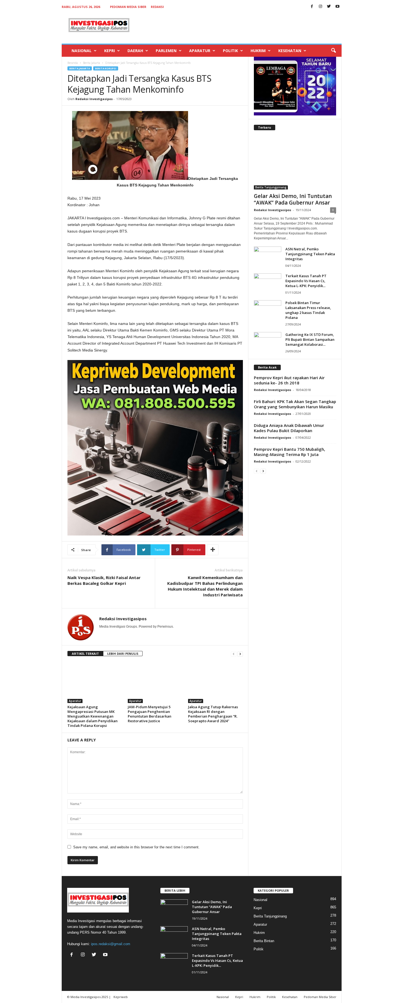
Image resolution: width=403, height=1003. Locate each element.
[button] (333, 51)
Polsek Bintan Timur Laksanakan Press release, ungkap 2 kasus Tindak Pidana (308, 310)
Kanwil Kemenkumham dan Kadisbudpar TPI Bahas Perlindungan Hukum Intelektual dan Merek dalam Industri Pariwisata (205, 586)
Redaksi (157, 7)
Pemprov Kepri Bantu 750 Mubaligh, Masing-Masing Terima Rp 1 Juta (289, 451)
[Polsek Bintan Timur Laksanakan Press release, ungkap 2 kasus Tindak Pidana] (267, 310)
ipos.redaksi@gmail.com (110, 944)
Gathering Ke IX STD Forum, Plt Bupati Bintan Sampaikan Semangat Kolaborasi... (309, 339)
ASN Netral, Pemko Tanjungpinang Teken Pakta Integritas (310, 253)
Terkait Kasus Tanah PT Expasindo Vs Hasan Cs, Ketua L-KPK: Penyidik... (306, 280)
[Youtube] (337, 7)
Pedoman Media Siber (128, 7)
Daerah (135, 50)
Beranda (72, 63)
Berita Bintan (264, 941)
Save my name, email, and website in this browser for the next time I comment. (136, 847)
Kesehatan (289, 50)
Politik (230, 50)
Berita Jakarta (91, 63)
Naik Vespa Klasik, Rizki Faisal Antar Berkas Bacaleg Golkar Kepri (104, 580)
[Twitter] (329, 7)
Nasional (82, 50)
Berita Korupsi (105, 68)
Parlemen (166, 50)
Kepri (109, 50)
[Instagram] (320, 7)
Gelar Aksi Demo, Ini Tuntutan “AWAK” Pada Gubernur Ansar (293, 199)
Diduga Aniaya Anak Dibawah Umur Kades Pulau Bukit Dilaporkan (289, 428)
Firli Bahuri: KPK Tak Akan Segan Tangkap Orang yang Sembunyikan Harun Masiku (295, 404)
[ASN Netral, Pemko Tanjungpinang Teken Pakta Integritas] (267, 256)
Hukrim (258, 50)
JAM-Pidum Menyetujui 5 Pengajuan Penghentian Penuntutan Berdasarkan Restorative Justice (149, 713)
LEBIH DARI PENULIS (122, 653)
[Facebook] (312, 7)
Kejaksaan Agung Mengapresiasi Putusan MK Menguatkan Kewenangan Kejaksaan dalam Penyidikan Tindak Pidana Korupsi (92, 716)
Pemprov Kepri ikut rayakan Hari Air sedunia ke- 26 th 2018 (289, 380)
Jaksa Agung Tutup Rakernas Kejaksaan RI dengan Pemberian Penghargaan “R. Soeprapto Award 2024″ (213, 713)
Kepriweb (120, 997)
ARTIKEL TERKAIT (85, 653)
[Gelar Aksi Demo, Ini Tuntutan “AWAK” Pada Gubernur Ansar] (295, 162)
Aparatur (199, 50)
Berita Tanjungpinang (270, 187)
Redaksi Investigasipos (94, 99)
